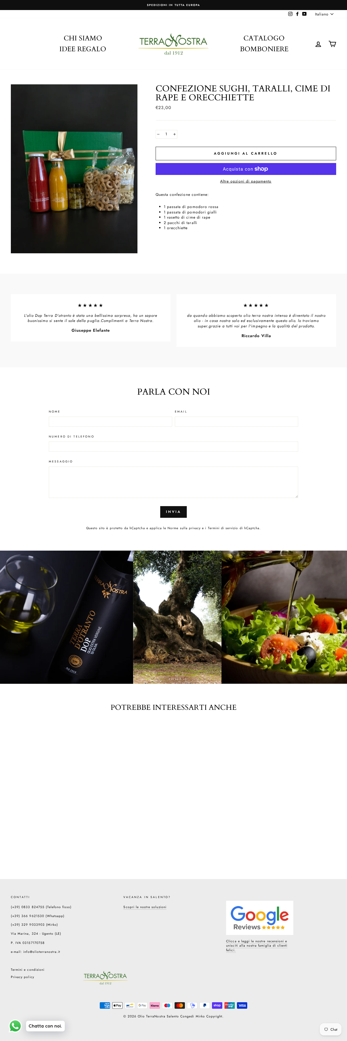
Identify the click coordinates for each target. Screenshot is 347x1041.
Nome (55, 412)
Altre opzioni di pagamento (245, 181)
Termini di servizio (223, 528)
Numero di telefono (71, 437)
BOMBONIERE (264, 49)
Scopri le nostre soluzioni (144, 907)
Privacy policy (22, 977)
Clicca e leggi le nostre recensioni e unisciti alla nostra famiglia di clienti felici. (256, 945)
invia (173, 511)
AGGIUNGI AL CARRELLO (41, 839)
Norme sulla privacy (184, 528)
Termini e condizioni (27, 969)
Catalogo (264, 38)
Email (181, 412)
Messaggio (61, 462)
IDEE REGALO (82, 49)
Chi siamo (83, 38)
